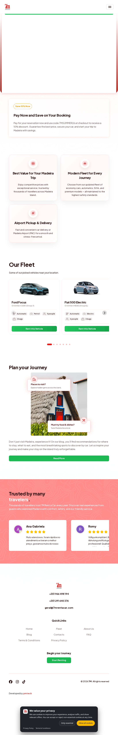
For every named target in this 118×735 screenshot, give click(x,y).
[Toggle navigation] (109, 6)
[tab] (49, 344)
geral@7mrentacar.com (59, 607)
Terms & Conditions (43, 728)
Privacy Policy (28, 728)
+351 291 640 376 (59, 600)
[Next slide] (104, 313)
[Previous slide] (13, 313)
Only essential (67, 723)
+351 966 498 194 (59, 593)
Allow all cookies (86, 723)
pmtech (27, 693)
